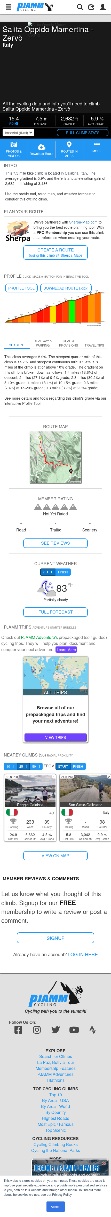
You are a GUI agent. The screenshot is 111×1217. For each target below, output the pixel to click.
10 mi (10, 766)
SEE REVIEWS (55, 543)
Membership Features (56, 1068)
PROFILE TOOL (21, 288)
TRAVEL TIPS (94, 345)
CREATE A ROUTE (55, 252)
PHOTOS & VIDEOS (14, 153)
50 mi (36, 766)
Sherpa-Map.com (83, 222)
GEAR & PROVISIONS (68, 343)
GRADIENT (17, 345)
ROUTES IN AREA (69, 153)
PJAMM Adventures (55, 1074)
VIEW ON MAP (55, 856)
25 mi (23, 766)
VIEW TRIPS (55, 737)
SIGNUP (56, 937)
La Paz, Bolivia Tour (55, 1062)
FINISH (78, 766)
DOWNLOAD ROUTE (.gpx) (66, 288)
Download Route (41, 153)
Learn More (66, 649)
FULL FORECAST (55, 612)
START (63, 766)
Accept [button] (55, 1206)
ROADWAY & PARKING (43, 343)
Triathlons (55, 1080)
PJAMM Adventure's (39, 637)
